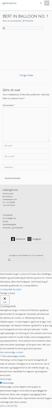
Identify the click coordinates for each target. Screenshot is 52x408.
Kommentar (9, 105)
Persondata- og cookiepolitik (13, 228)
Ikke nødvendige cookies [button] (11, 352)
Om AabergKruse (9, 218)
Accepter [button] (17, 289)
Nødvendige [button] (5, 379)
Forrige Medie (26, 75)
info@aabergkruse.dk (10, 199)
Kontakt (5, 221)
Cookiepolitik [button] (6, 289)
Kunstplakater (8, 215)
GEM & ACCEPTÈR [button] (8, 406)
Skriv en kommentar (12, 21)
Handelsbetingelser (9, 224)
